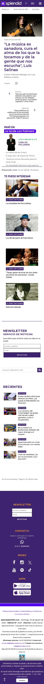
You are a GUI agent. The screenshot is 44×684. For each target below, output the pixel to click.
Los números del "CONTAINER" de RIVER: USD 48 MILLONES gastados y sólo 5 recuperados (28, 415)
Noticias (22, 393)
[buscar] (39, 370)
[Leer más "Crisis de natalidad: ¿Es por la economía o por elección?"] (10, 455)
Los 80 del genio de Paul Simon (19, 238)
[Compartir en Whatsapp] (16, 83)
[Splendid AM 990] (11, 4)
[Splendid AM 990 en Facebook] (14, 562)
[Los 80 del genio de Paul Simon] (22, 222)
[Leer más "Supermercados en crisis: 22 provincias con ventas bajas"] (10, 442)
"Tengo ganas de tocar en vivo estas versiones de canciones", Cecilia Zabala (21, 274)
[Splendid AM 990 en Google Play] (22, 586)
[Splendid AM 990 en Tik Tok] (30, 570)
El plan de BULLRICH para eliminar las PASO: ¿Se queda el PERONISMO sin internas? (29, 399)
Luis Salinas (25, 170)
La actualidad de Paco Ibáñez (18, 203)
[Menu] (40, 3)
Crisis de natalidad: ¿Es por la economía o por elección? (28, 457)
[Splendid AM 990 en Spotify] (22, 570)
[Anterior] (9, 93)
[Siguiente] (34, 110)
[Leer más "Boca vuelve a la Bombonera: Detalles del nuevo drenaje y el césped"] (10, 428)
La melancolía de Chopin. (16, 152)
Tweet (7, 83)
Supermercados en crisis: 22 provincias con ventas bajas (29, 444)
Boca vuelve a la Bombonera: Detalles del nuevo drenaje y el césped (28, 431)
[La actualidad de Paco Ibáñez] (22, 188)
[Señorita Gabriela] (22, 292)
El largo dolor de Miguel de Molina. (20, 156)
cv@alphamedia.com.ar (22, 646)
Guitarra (35, 170)
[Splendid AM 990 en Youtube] (14, 570)
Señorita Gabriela (13, 307)
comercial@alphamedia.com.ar (13, 643)
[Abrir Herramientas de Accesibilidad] (4, 679)
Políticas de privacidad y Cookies (14, 611)
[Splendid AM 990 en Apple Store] (22, 593)
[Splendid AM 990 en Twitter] (30, 562)
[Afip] (22, 658)
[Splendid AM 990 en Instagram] (22, 562)
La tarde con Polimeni (19, 131)
